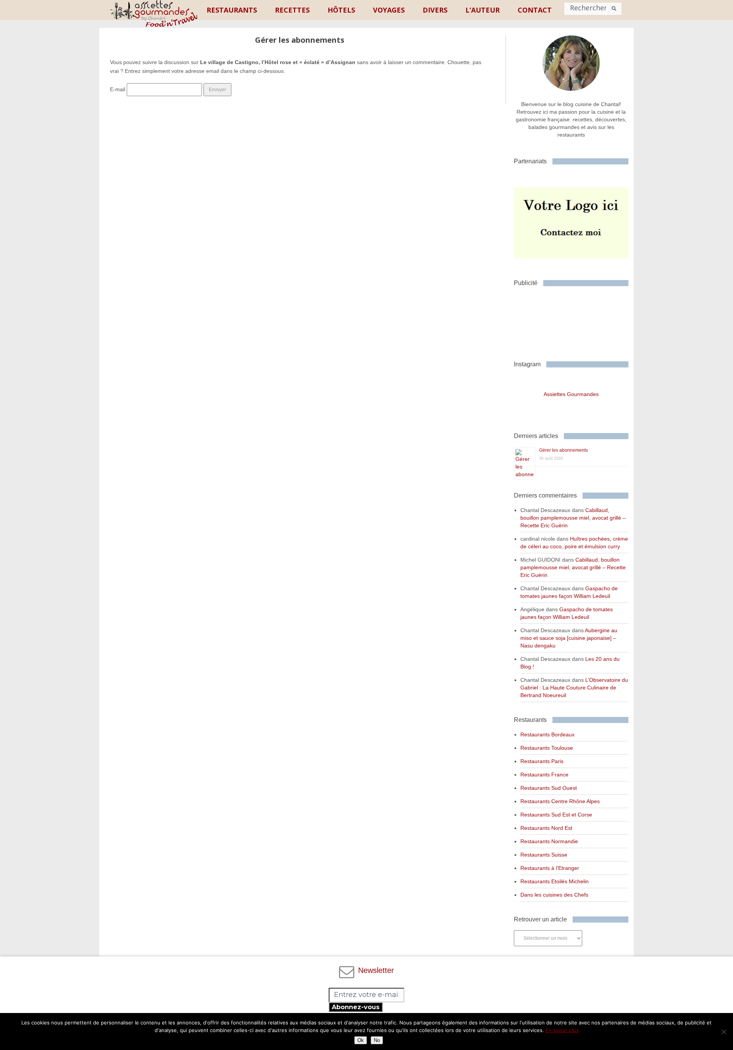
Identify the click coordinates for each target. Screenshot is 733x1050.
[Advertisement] (575, 320)
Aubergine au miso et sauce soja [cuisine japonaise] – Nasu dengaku (568, 638)
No (377, 1040)
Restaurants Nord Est (546, 828)
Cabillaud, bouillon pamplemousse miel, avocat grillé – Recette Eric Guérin (573, 517)
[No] (723, 1032)
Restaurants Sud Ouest (548, 788)
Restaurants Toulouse (546, 748)
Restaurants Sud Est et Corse (556, 815)
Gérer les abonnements (563, 450)
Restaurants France (544, 774)
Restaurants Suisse (543, 855)
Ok (360, 1040)
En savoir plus (562, 1030)
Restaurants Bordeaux (547, 734)
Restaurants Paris (541, 761)
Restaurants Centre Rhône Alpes (560, 801)
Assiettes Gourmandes (571, 394)
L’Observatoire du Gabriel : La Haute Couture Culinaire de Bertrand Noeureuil (574, 687)
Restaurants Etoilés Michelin (554, 881)
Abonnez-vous (355, 1007)
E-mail (117, 89)
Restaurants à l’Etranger (549, 868)
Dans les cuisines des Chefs (554, 895)
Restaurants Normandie (549, 841)
